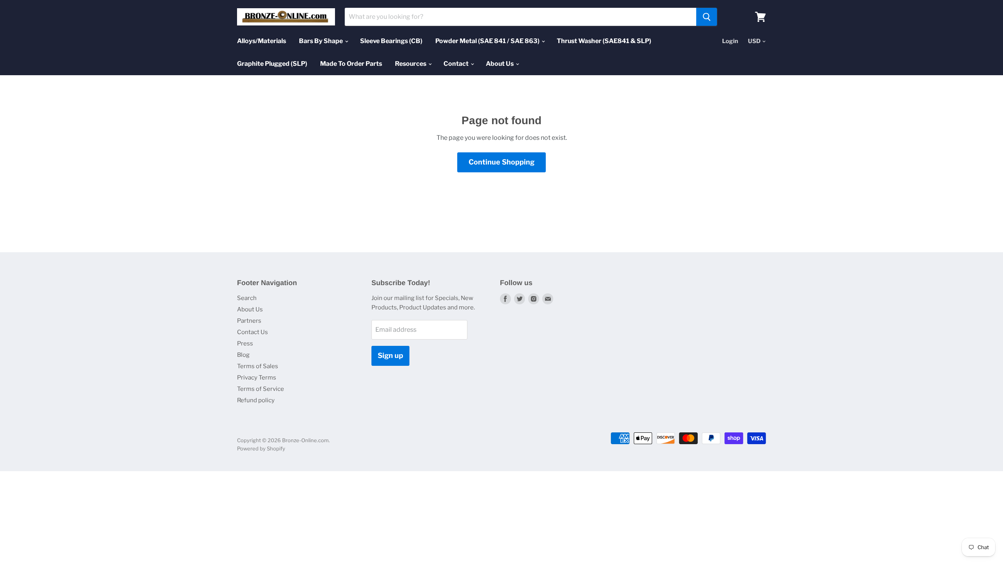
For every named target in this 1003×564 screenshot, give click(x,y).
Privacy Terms (256, 377)
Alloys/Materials (261, 41)
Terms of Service (260, 388)
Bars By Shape (321, 41)
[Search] (706, 17)
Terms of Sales (257, 366)
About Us (500, 63)
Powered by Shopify (261, 448)
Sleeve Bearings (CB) (391, 41)
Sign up (390, 355)
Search (247, 298)
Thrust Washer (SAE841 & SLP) (604, 41)
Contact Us (252, 332)
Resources (411, 63)
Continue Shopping (501, 162)
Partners (249, 320)
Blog (243, 354)
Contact (457, 63)
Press (245, 343)
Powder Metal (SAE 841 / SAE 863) (488, 41)
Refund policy (256, 400)
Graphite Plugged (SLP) (272, 63)
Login (730, 41)
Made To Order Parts (351, 63)
